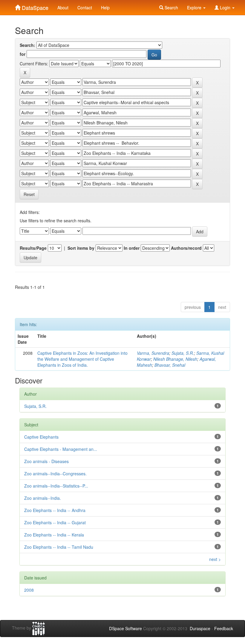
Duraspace (200, 628)
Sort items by (81, 248)
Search (170, 7)
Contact (84, 7)
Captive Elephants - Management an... (60, 449)
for (22, 54)
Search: (27, 45)
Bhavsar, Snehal (169, 365)
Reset (29, 194)
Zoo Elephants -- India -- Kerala (54, 535)
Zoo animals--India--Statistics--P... (56, 486)
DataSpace (34, 6)
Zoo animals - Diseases (46, 461)
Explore (195, 7)
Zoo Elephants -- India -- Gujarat (55, 522)
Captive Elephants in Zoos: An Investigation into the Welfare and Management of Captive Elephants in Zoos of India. (82, 359)
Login (225, 7)
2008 (29, 590)
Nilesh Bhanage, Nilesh (175, 359)
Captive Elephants (41, 437)
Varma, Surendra (153, 353)
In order (132, 248)
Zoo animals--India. (42, 498)
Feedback (223, 628)
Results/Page (33, 248)
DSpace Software (125, 628)
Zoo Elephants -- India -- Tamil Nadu (58, 547)
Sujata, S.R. (183, 353)
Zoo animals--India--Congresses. (55, 474)
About (62, 7)
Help (105, 7)
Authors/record (186, 248)
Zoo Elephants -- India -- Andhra (54, 510)
